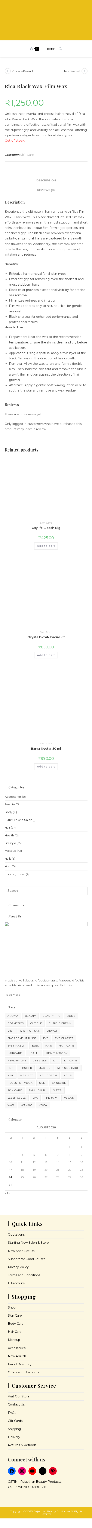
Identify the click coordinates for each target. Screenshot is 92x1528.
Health (9, 835)
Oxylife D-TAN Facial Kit (46, 637)
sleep (57, 1090)
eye (45, 1038)
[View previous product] (8, 71)
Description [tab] (46, 180)
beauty (30, 1015)
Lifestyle (10, 843)
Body (8, 812)
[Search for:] (59, 48)
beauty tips (51, 1015)
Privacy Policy (18, 1267)
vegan (69, 1097)
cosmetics (15, 1023)
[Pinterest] (53, 1471)
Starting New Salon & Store (28, 1243)
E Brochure (16, 1283)
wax (10, 1105)
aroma (12, 1015)
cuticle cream (60, 1023)
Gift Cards (15, 1421)
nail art (26, 1075)
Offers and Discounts (23, 1372)
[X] (42, 1471)
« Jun (8, 1193)
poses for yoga (20, 1082)
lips (10, 1067)
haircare (14, 1053)
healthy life (16, 1060)
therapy (51, 1097)
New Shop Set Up (21, 1251)
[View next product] (85, 71)
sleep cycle (16, 1097)
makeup (44, 1067)
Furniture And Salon (18, 820)
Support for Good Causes (26, 1259)
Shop (12, 1307)
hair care (66, 1045)
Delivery (14, 1437)
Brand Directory (19, 1364)
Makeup (10, 850)
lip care (70, 1060)
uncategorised (15, 874)
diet (10, 1030)
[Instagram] (22, 1471)
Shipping (14, 1429)
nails (67, 1075)
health (34, 1053)
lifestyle (40, 1060)
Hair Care (15, 1332)
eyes (35, 1045)
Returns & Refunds (22, 1445)
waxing (26, 1105)
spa (35, 1097)
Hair (7, 827)
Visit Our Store (19, 1396)
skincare (59, 1082)
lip (55, 1060)
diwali (52, 1030)
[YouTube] (32, 1471)
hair (48, 1045)
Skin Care (27, 154)
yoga (43, 1105)
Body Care (16, 1324)
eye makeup (16, 1045)
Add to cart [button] (46, 545)
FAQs (12, 1413)
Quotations (16, 1234)
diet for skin (30, 1030)
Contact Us (16, 1404)
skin (7, 866)
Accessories (13, 796)
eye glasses (64, 1038)
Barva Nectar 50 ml (46, 748)
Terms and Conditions (24, 1275)
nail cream (48, 1075)
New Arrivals (17, 1356)
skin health (37, 1090)
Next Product (72, 71)
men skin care (68, 1067)
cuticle (36, 1023)
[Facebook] (12, 1471)
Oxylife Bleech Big (46, 528)
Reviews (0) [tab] (46, 190)
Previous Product (22, 71)
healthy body (56, 1053)
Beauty (10, 804)
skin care (14, 1090)
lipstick (26, 1067)
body (71, 1015)
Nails (8, 858)
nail (10, 1075)
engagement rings (22, 1038)
